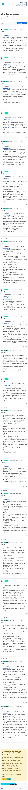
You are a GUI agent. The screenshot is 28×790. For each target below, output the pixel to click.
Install (25, 5)
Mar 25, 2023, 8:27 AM (17, 379)
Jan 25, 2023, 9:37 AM (17, 57)
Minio (14, 16)
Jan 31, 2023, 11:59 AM (17, 81)
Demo (17, 5)
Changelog (6, 35)
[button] (2, 788)
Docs (21, 5)
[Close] (25, 751)
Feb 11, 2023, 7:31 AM (17, 112)
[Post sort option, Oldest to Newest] (2, 23)
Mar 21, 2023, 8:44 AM (17, 316)
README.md (8, 127)
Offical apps (23, 2)
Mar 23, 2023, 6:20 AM (17, 350)
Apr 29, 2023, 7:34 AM (17, 542)
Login (9, 779)
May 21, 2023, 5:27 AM (17, 620)
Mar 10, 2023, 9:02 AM (17, 241)
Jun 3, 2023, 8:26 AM (17, 706)
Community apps (21, 4)
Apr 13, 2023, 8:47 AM (17, 460)
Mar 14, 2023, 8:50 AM (17, 289)
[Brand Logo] (3, 4)
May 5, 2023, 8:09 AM (17, 580)
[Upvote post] (24, 54)
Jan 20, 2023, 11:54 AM (17, 29)
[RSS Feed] (18, 19)
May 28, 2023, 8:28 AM (17, 661)
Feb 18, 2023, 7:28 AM (17, 141)
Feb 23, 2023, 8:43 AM (17, 171)
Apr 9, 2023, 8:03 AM (17, 410)
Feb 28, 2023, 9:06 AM (17, 208)
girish (3, 29)
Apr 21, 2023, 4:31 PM (17, 493)
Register (4, 779)
